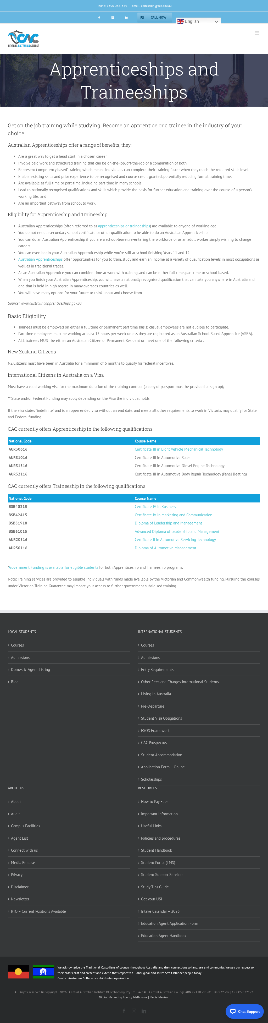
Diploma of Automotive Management (165, 547)
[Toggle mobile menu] (257, 33)
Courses (17, 645)
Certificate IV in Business (155, 506)
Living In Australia (156, 693)
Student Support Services (162, 874)
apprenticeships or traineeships (123, 225)
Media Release (23, 862)
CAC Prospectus (154, 742)
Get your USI (151, 898)
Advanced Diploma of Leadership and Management (177, 531)
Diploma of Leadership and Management (168, 523)
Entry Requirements (157, 669)
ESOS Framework (155, 730)
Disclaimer (20, 886)
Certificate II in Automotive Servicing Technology (175, 539)
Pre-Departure (152, 706)
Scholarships (151, 779)
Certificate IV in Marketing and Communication (173, 514)
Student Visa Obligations (161, 718)
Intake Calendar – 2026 (160, 911)
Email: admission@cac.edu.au (151, 6)
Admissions (20, 657)
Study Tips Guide (155, 886)
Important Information (159, 813)
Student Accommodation (161, 754)
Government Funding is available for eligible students (53, 567)
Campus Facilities (25, 825)
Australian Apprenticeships (40, 259)
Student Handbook (156, 850)
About (16, 801)
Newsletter (20, 898)
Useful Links (151, 825)
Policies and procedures (160, 838)
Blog (15, 681)
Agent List (19, 838)
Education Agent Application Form (169, 923)
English (191, 21)
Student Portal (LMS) (158, 862)
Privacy (17, 874)
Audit (15, 813)
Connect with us (24, 850)
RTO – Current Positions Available (38, 911)
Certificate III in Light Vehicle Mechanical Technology (179, 449)
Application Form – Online (163, 766)
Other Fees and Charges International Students (180, 681)
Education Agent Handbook (163, 935)
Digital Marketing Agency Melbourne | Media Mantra (133, 997)
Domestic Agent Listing (30, 669)
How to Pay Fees (154, 801)
